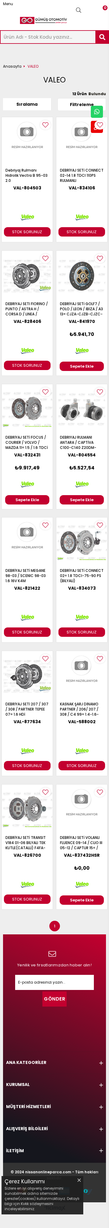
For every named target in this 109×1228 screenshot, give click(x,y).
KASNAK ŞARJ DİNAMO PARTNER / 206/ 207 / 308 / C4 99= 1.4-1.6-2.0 (79, 709)
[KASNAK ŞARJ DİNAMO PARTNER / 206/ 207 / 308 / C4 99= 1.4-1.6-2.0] (82, 676)
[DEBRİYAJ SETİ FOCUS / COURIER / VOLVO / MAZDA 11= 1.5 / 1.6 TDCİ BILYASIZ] (27, 410)
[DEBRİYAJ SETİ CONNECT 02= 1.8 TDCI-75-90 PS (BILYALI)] (82, 543)
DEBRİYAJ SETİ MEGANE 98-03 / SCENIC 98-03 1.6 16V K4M (25, 575)
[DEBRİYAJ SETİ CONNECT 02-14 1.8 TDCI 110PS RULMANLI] (82, 143)
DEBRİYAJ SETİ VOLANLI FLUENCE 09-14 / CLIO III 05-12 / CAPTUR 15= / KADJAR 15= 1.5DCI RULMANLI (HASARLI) (81, 843)
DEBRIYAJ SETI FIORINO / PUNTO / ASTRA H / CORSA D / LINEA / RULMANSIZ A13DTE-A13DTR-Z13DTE (26, 309)
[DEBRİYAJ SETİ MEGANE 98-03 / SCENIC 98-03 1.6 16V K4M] (27, 543)
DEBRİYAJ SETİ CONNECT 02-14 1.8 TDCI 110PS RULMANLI (82, 175)
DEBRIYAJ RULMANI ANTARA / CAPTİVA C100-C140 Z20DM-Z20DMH (78, 442)
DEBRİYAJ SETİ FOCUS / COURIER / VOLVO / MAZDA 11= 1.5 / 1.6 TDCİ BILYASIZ (26, 442)
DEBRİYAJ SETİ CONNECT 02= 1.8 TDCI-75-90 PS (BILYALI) (82, 575)
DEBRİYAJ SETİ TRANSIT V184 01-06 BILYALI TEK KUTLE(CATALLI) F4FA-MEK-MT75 (25, 843)
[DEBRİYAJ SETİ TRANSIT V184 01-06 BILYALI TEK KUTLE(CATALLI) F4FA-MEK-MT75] (27, 810)
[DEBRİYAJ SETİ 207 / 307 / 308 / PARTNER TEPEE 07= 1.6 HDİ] (27, 676)
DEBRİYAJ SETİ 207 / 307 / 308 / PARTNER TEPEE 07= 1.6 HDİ (26, 709)
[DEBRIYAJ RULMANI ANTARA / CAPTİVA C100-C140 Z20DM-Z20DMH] (82, 410)
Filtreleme (82, 105)
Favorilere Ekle (45, 125)
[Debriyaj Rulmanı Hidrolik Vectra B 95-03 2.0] (27, 143)
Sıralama (27, 104)
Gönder (54, 998)
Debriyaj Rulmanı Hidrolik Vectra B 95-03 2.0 (26, 175)
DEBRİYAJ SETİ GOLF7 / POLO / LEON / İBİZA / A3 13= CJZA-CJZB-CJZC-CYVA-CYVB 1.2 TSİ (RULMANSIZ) (81, 309)
